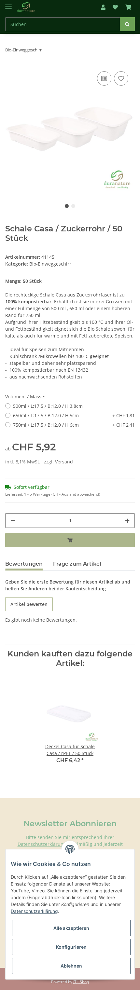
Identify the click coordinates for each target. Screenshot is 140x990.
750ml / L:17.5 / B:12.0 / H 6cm (74, 425)
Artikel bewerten (29, 604)
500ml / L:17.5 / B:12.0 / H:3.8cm (48, 406)
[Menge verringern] (13, 521)
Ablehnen (71, 966)
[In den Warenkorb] (70, 540)
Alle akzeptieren (71, 928)
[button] (103, 7)
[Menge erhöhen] (127, 521)
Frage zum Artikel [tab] (77, 564)
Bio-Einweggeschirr (50, 264)
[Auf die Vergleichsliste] (104, 78)
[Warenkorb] (128, 7)
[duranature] (26, 7)
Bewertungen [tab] (24, 564)
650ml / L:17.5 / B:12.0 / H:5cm (74, 415)
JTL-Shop (81, 981)
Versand (64, 462)
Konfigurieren (71, 947)
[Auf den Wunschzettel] (121, 78)
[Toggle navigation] (8, 4)
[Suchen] (127, 24)
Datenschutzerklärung (42, 844)
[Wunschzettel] (115, 7)
